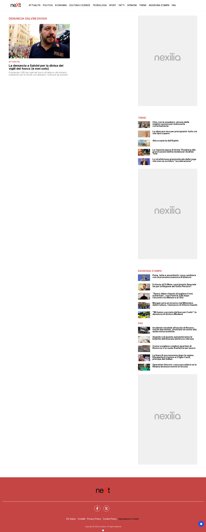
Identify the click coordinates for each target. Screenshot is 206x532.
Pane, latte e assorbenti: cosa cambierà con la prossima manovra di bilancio (174, 276)
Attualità (34, 5)
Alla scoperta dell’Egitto (165, 141)
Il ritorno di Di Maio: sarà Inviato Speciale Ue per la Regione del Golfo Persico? (174, 285)
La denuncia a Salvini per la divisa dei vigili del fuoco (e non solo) (36, 67)
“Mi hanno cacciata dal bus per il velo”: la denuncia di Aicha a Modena (174, 313)
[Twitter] (104, 506)
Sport (112, 5)
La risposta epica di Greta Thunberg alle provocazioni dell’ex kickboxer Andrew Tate (174, 152)
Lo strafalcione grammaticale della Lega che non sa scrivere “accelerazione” (174, 160)
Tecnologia (100, 5)
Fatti (122, 5)
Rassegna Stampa (159, 5)
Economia (61, 5)
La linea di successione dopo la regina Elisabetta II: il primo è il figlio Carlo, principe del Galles (172, 357)
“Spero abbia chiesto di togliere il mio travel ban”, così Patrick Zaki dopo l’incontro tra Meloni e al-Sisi (172, 295)
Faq (174, 5)
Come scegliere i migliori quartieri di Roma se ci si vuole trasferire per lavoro (173, 347)
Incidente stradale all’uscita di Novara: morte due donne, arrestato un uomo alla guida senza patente (174, 330)
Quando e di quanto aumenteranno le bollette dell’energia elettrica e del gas (173, 338)
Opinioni (132, 5)
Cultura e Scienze (79, 5)
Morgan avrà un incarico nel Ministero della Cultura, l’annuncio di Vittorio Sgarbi (174, 304)
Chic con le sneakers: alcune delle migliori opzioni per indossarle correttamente (170, 124)
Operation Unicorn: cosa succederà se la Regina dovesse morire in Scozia (174, 366)
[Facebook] (95, 506)
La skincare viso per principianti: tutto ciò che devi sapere (174, 132)
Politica (48, 5)
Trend (142, 5)
